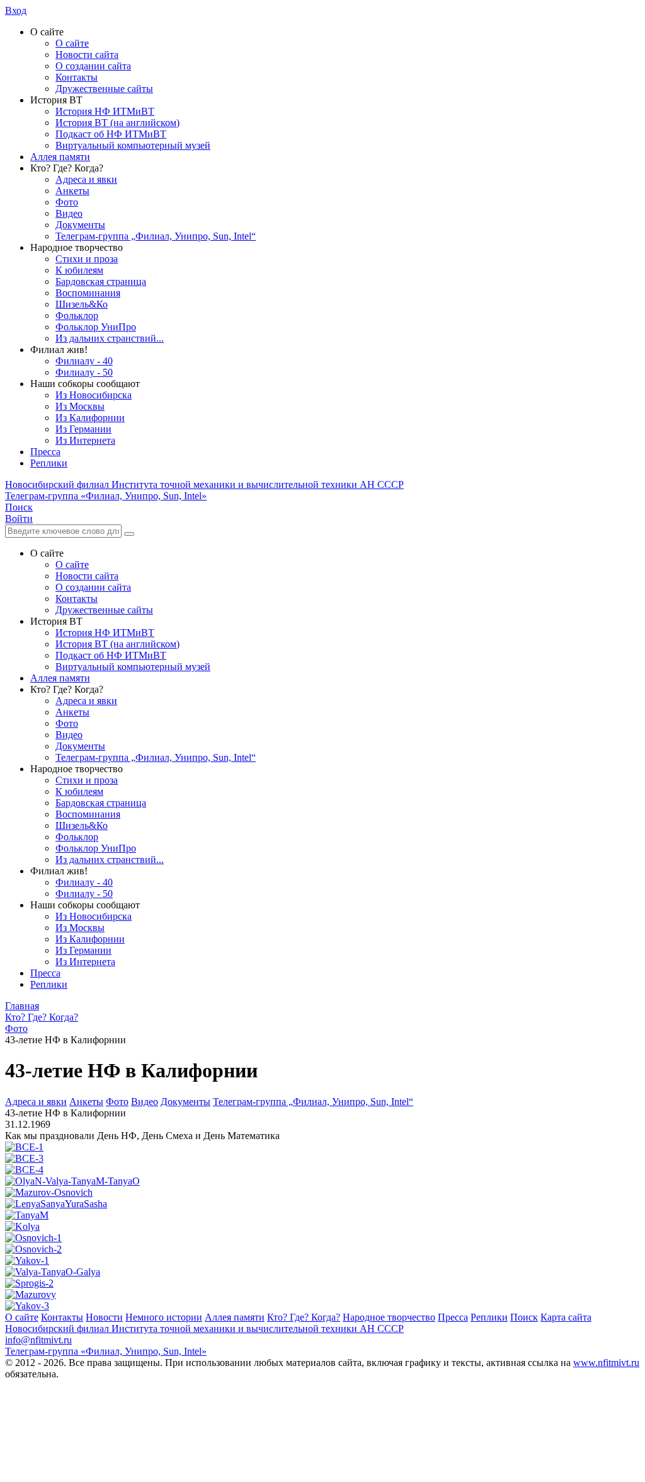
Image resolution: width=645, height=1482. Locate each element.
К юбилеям (79, 270)
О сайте (72, 43)
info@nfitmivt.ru (38, 1339)
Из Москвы (80, 406)
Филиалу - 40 (84, 361)
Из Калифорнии (90, 417)
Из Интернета (85, 440)
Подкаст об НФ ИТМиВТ (110, 134)
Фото (66, 202)
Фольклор (76, 315)
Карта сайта (565, 1317)
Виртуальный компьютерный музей (132, 145)
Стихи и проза (86, 258)
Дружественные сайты (104, 88)
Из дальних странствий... (109, 338)
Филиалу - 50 (84, 372)
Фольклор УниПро (95, 326)
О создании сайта (93, 66)
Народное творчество (389, 1317)
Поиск (524, 1317)
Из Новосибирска (93, 395)
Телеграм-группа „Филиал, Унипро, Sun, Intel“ (155, 236)
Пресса (45, 451)
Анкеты (72, 190)
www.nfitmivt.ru (606, 1362)
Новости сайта (86, 54)
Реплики (48, 463)
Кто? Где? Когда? (303, 1317)
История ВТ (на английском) (117, 122)
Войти (19, 518)
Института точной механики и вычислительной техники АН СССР (204, 484)
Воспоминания (87, 292)
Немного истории (163, 1317)
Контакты (76, 77)
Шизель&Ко (81, 304)
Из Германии (83, 429)
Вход (15, 10)
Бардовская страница (100, 281)
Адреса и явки (86, 179)
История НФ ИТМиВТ (104, 111)
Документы (80, 224)
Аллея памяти (60, 156)
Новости (104, 1317)
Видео (69, 213)
